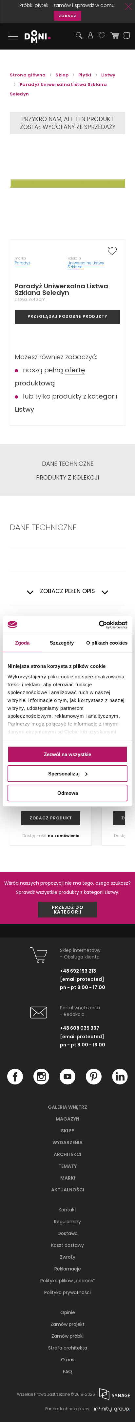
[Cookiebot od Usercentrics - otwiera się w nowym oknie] (98, 624)
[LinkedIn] (120, 1083)
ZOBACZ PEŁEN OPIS (67, 591)
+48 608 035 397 (79, 1028)
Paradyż (22, 263)
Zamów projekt (67, 1324)
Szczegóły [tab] (62, 643)
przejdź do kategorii (68, 909)
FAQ (67, 1371)
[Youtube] (67, 1083)
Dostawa (68, 1233)
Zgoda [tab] (22, 643)
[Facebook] (15, 1083)
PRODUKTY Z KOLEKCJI (67, 477)
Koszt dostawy (67, 1245)
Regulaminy (67, 1221)
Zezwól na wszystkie (67, 754)
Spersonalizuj (64, 773)
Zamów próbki (67, 1336)
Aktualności (67, 1189)
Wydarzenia (67, 1142)
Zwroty (67, 1257)
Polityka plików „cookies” (67, 1280)
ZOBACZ (67, 15)
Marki (67, 1178)
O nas (67, 1359)
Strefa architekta (67, 1348)
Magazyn (67, 1119)
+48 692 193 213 (78, 971)
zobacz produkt (50, 818)
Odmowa (67, 792)
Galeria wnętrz (67, 1107)
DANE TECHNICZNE (67, 463)
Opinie (67, 1312)
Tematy (67, 1166)
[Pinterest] (94, 1083)
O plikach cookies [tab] (106, 643)
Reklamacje (67, 1269)
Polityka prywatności (67, 1292)
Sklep (67, 1130)
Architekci (67, 1154)
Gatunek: (50, 559)
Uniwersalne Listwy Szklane (86, 265)
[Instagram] (41, 1083)
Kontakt (67, 1209)
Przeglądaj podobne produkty (67, 316)
